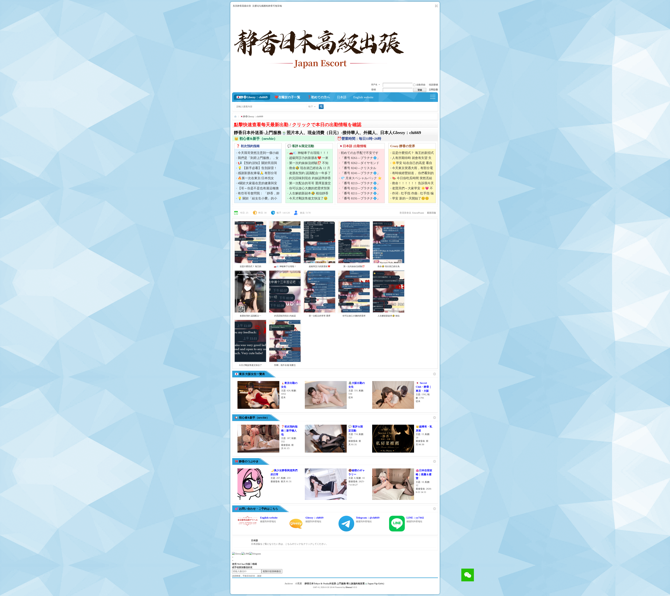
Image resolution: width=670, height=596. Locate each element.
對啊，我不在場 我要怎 (285, 365)
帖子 (310, 106)
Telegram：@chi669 (367, 517)
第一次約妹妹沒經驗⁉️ (354, 266)
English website (363, 97)
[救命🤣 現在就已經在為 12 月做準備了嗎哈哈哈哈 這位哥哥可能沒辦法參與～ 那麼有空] (388, 263)
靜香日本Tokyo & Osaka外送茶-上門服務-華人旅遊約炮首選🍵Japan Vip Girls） (345, 583)
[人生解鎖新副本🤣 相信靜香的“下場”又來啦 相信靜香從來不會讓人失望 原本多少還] (388, 312)
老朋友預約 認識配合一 (250, 316)
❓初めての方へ (318, 97)
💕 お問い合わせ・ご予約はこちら (256, 508)
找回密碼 (433, 84)
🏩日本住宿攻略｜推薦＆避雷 (424, 474)
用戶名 (374, 84)
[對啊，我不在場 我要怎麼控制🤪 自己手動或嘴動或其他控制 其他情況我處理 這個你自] (285, 362)
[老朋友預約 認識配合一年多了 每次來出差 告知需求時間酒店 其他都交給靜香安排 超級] (250, 312)
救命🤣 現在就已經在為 (389, 266)
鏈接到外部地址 (268, 521)
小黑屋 (298, 583)
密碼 (373, 89)
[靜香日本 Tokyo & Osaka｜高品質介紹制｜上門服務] (319, 79)
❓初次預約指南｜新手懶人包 (289, 430)
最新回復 (431, 212)
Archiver (289, 583)
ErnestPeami (418, 212)
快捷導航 (434, 97)
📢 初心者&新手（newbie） (252, 417)
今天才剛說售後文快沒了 (250, 365)
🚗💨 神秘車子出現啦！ (285, 266)
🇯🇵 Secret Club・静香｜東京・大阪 (424, 387)
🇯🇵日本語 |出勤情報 (352, 146)
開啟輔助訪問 (433, 6)
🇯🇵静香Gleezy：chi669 (251, 97)
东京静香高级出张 (242, 6)
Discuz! (349, 587)
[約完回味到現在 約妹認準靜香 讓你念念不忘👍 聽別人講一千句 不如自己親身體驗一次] (285, 312)
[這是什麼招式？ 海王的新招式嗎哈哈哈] (250, 263)
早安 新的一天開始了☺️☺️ (410, 198)
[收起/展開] (434, 373)
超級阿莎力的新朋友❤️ (319, 266)
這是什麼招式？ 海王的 (250, 266)
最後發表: (281, 481)
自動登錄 (420, 84)
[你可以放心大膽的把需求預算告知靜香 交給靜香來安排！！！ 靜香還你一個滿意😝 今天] (354, 312)
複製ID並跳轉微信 (272, 571)
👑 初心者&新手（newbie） (255, 138)
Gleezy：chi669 (314, 517)
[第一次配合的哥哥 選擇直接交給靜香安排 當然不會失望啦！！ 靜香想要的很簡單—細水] (319, 312)
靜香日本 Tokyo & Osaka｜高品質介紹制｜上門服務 (235, 116)
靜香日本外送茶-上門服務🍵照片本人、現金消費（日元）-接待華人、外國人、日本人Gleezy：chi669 (327, 132)
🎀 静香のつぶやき (247, 461)
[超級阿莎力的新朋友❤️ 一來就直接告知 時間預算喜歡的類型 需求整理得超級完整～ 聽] (319, 263)
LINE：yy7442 (415, 517)
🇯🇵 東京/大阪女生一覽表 (250, 373)
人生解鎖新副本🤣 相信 (389, 316)
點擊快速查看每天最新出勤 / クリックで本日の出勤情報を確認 (297, 124)
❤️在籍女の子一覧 (287, 97)
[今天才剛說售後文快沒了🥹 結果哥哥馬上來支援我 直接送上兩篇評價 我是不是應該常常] (250, 362)
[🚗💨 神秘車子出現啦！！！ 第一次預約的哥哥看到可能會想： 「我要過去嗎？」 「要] (285, 263)
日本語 (341, 97)
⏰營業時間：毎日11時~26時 (359, 138)
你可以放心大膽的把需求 (354, 316)
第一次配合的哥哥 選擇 (319, 316)
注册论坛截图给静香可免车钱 (267, 6)
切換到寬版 (436, 6)
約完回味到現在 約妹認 (285, 316)
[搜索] (320, 107)
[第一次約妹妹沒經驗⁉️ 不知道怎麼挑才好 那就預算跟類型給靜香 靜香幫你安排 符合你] (354, 263)
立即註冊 (433, 89)
